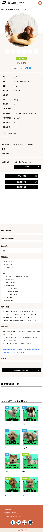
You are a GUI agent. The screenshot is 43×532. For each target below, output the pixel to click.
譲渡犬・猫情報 (13, 9)
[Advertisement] (21, 208)
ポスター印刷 (21, 176)
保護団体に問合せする (21, 370)
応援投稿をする (21, 182)
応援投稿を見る (21, 187)
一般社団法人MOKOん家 (22, 162)
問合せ (27, 167)
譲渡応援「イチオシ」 (11, 513)
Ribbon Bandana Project (12, 516)
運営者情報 (8, 509)
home (3, 9)
